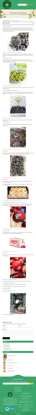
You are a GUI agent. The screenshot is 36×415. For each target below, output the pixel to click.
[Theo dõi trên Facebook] (16, 413)
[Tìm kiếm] (27, 5)
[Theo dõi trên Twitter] (17, 413)
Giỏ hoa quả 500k (9, 368)
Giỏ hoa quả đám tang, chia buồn (12, 362)
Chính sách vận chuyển (18, 388)
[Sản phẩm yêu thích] (28, 4)
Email (19, 325)
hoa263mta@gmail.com (26, 410)
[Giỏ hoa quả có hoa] (5, 360)
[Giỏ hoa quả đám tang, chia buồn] (5, 363)
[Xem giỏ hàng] (30, 4)
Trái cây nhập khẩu (6, 343)
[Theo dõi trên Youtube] (19, 413)
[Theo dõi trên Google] (18, 413)
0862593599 (27, 409)
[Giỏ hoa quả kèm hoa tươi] (5, 371)
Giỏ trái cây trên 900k (6, 347)
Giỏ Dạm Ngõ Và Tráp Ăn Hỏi (11, 355)
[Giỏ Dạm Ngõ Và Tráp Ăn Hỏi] (5, 355)
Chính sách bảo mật (18, 390)
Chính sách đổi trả (18, 389)
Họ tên (4, 325)
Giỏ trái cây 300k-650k (6, 345)
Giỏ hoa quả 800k (9, 365)
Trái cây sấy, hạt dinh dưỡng (7, 349)
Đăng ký (31, 383)
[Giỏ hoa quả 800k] (5, 365)
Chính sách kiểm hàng (18, 391)
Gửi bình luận (6, 338)
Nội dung (4, 329)
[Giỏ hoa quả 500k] (5, 368)
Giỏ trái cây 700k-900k (6, 346)
